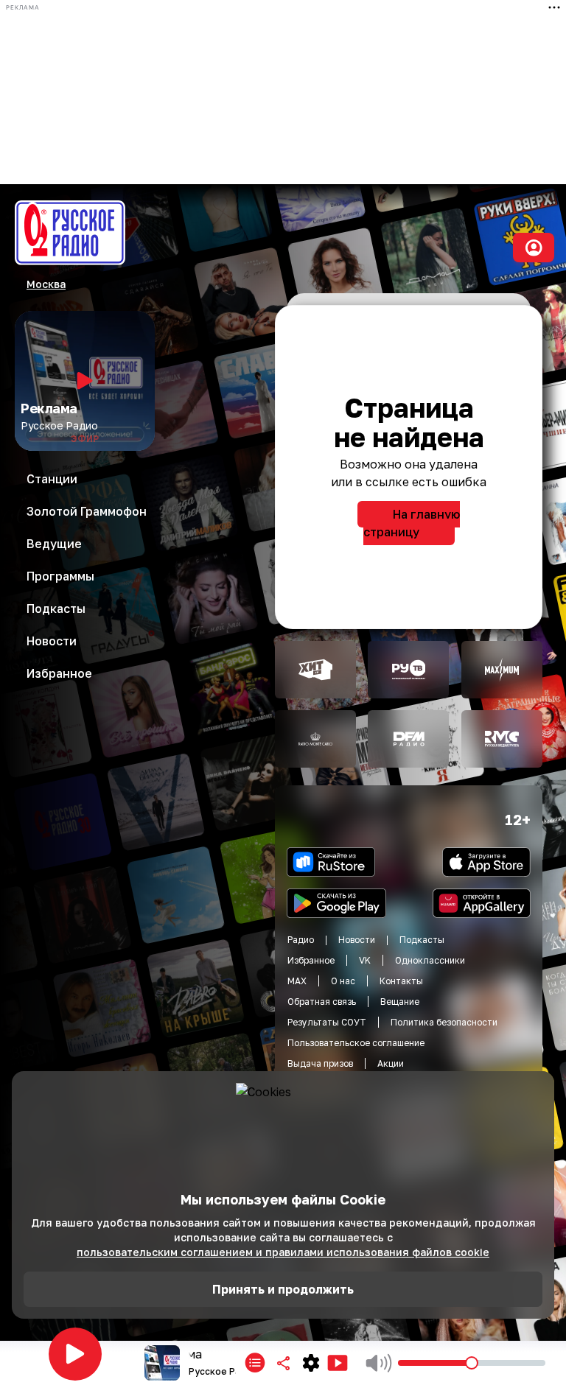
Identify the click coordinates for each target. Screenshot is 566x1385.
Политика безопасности (444, 1022)
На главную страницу (411, 523)
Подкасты (421, 939)
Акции (390, 1063)
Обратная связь (321, 1001)
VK (365, 960)
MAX (297, 980)
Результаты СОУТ (326, 1022)
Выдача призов (320, 1063)
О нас (343, 980)
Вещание (399, 1001)
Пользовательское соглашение (355, 1042)
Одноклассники (430, 960)
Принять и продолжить (283, 1289)
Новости (356, 939)
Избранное (311, 960)
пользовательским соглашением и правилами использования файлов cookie (283, 1252)
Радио (300, 939)
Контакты (401, 980)
